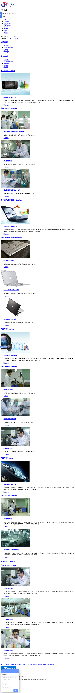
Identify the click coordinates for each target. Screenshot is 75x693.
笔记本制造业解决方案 (10, 226)
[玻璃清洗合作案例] (15, 445)
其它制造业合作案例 (11, 565)
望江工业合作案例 (8, 650)
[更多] (3, 108)
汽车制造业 (15, 38)
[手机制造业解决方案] (15, 94)
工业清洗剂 (6, 21)
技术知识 (6, 30)
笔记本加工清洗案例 (9, 260)
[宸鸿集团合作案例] (15, 387)
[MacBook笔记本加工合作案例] (15, 287)
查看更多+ (6, 138)
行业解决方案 (7, 25)
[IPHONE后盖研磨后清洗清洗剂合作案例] (15, 128)
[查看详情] (6, 105)
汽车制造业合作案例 (11, 495)
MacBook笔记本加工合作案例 (11, 290)
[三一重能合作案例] (15, 616)
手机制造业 (6, 45)
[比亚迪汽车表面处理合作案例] (15, 546)
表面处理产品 (7, 23)
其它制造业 (8, 562)
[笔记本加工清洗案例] (15, 257)
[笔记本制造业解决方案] (15, 223)
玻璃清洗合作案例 (8, 448)
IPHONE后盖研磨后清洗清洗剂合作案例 (14, 131)
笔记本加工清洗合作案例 (10, 319)
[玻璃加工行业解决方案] (15, 352)
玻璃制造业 (6, 49)
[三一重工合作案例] (15, 585)
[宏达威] (8, 6)
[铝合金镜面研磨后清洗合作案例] (15, 187)
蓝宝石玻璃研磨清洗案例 (10, 419)
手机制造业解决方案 (10, 97)
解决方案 (4, 42)
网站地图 (51, 664)
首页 (10, 38)
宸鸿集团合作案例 (8, 389)
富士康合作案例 (8, 161)
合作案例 (4, 56)
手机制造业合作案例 (11, 108)
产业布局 (6, 28)
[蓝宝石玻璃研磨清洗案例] (15, 416)
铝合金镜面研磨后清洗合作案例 (12, 190)
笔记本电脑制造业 (8, 47)
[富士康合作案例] (15, 158)
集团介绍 (6, 26)
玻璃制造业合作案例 (11, 366)
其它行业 (6, 52)
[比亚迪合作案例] (15, 516)
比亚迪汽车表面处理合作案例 (11, 549)
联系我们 (6, 33)
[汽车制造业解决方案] (15, 481)
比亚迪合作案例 (8, 518)
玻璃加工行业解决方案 (10, 355)
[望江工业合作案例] (15, 647)
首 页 (5, 19)
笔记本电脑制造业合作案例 (13, 237)
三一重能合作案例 (8, 619)
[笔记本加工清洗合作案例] (15, 316)
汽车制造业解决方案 (10, 484)
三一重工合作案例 (8, 588)
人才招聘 (6, 32)
